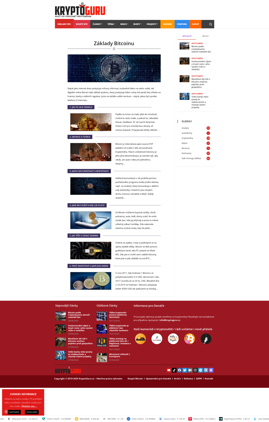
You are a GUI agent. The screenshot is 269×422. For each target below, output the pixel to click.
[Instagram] (195, 370)
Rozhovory (186, 153)
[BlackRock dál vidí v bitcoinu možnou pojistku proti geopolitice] (60, 342)
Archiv (177, 378)
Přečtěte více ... (29, 406)
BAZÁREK (167, 24)
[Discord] (205, 370)
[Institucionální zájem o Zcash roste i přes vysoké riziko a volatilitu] (60, 329)
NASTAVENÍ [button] (14, 412)
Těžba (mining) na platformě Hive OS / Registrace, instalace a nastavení (120, 342)
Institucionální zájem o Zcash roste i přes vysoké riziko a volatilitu (201, 65)
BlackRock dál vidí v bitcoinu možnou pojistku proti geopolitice (201, 83)
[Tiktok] (174, 370)
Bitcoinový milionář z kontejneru (119, 355)
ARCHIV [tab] (205, 36)
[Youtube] (169, 370)
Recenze (186, 148)
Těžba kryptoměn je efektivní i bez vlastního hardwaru (119, 328)
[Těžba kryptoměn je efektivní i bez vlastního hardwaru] (102, 329)
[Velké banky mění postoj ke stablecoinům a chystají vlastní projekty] (60, 355)
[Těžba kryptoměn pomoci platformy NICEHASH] (102, 316)
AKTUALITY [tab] (187, 36)
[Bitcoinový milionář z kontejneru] (102, 357)
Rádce (184, 143)
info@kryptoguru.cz (169, 320)
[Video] (190, 370)
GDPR (199, 378)
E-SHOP (195, 24)
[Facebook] (179, 370)
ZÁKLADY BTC (64, 24)
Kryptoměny (197, 43)
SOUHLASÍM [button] (32, 412)
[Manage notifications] (6, 411)
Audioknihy (187, 133)
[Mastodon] (211, 370)
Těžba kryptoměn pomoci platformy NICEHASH (118, 315)
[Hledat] (211, 24)
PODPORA (182, 24)
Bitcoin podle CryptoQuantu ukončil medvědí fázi (201, 49)
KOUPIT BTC (82, 24)
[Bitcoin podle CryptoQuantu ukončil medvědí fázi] (60, 316)
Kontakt (209, 378)
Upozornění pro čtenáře (158, 378)
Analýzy (185, 128)
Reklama (188, 378)
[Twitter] (184, 370)
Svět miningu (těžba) (191, 158)
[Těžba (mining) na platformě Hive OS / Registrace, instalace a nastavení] (102, 342)
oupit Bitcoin (136, 378)
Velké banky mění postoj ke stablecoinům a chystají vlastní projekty (200, 102)
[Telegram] (200, 370)
